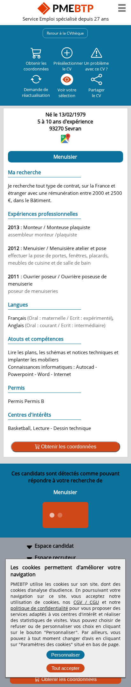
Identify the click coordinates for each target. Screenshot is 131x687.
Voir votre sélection (67, 92)
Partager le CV (96, 92)
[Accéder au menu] (122, 8)
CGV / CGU (86, 602)
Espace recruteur (55, 557)
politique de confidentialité (39, 608)
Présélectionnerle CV (67, 66)
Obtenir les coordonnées (68, 679)
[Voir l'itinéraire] (65, 141)
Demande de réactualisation (36, 92)
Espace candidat (54, 545)
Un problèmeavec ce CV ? (96, 66)
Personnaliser (65, 654)
